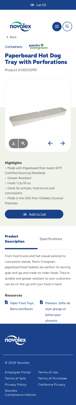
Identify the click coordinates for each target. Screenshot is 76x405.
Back (13, 37)
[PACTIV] (37, 46)
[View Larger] (23, 143)
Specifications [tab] (51, 239)
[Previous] (50, 143)
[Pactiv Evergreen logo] (38, 340)
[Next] (62, 143)
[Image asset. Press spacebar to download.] (13, 143)
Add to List (37, 214)
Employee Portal (18, 372)
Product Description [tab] (14, 239)
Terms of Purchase (52, 378)
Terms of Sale (15, 378)
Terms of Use (48, 372)
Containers (13, 46)
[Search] (67, 26)
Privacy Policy (16, 384)
